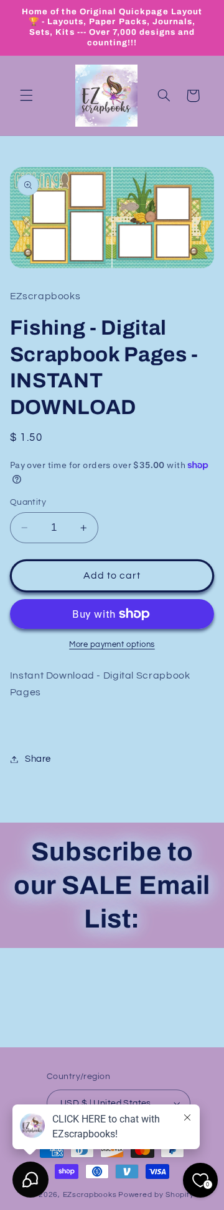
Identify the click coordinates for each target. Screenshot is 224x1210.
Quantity (28, 502)
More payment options (112, 645)
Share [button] (38, 759)
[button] (26, 95)
